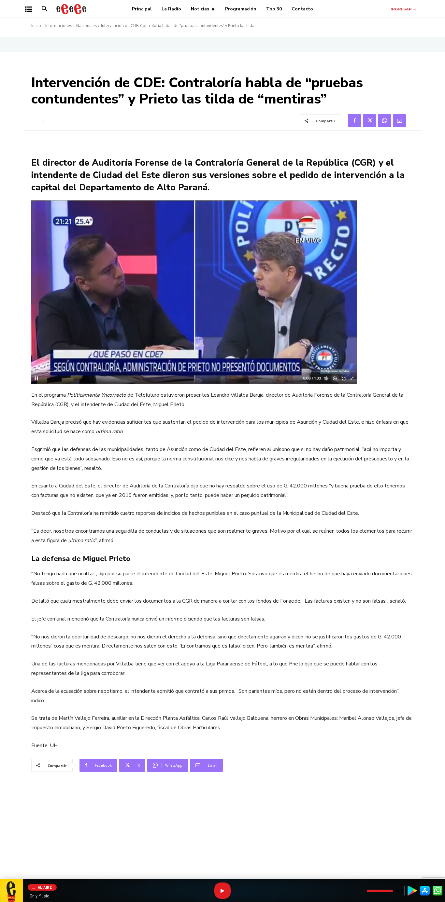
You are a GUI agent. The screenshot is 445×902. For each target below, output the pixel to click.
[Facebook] (354, 120)
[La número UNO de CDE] (71, 9)
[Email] (399, 120)
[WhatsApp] (384, 120)
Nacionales (86, 25)
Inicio (36, 25)
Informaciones (58, 25)
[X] (369, 120)
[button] (44, 9)
